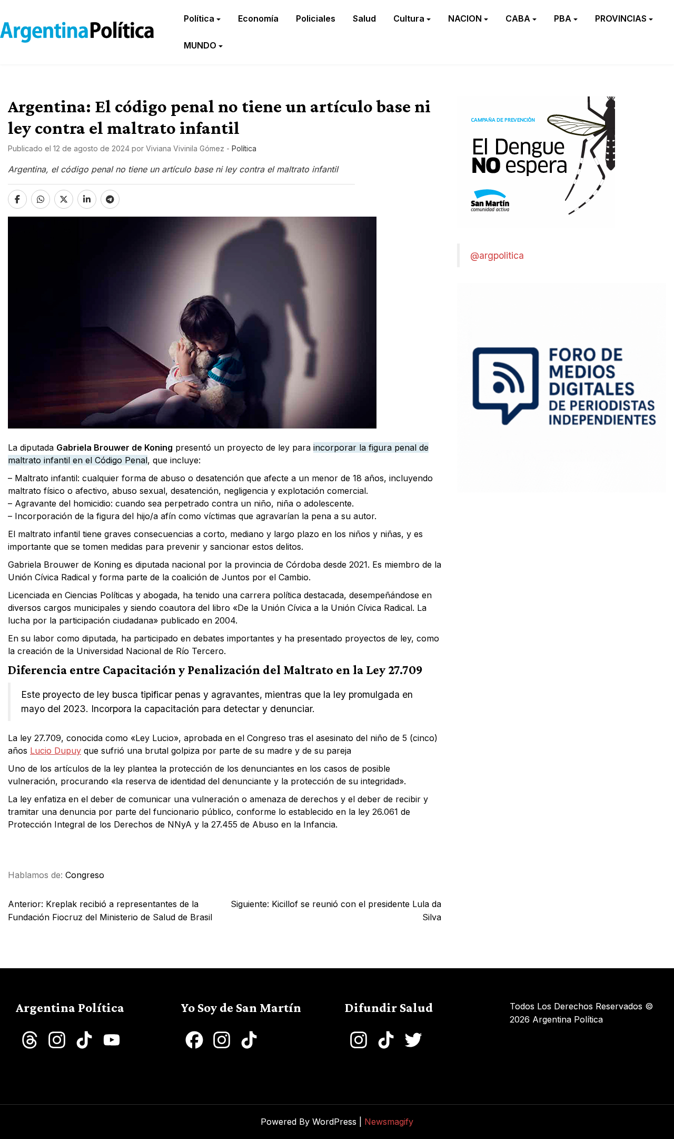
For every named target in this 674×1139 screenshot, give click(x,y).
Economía (258, 18)
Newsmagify (388, 1121)
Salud (364, 18)
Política (199, 18)
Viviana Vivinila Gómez (185, 148)
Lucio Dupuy (55, 750)
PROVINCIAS (621, 18)
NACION (465, 18)
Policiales (315, 18)
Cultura (408, 18)
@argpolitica (497, 255)
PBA (562, 18)
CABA (518, 18)
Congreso (84, 875)
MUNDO (200, 45)
